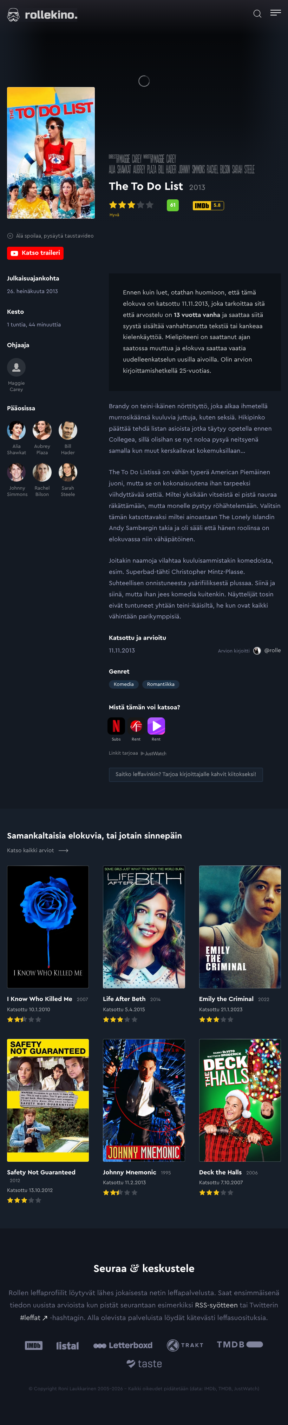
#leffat (30, 1317)
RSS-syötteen (216, 1305)
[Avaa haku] (257, 13)
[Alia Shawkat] (16, 438)
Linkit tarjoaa (123, 753)
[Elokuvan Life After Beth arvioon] (144, 945)
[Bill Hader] (68, 438)
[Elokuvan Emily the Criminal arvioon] (240, 945)
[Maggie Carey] (16, 375)
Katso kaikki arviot (31, 851)
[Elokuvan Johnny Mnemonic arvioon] (144, 1118)
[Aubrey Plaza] (42, 438)
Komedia (124, 684)
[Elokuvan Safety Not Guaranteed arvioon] (48, 1122)
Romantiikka (161, 684)
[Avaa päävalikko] (275, 13)
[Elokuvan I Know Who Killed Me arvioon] (48, 945)
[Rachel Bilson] (42, 480)
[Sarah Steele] (68, 480)
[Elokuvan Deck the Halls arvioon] (240, 1118)
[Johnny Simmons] (16, 480)
